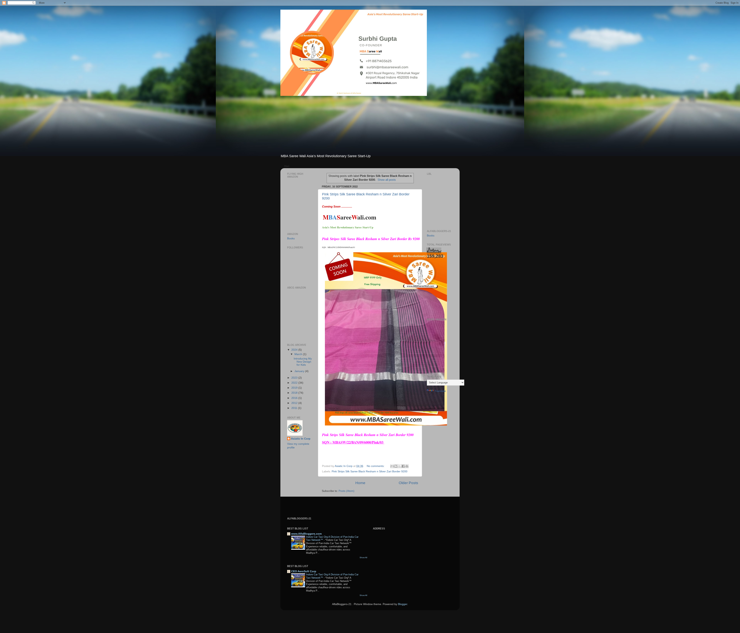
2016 (294, 398)
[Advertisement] (370, 125)
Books (291, 238)
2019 (294, 387)
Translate (440, 391)
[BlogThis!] (396, 466)
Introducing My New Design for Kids (303, 361)
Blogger (402, 604)
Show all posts (387, 179)
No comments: (376, 466)
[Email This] (392, 466)
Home (360, 483)
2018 (294, 392)
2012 (294, 403)
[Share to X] (399, 466)
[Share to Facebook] (403, 466)
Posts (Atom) (346, 491)
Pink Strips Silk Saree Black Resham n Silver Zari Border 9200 (369, 471)
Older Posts (408, 483)
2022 (294, 382)
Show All (363, 557)
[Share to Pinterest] (407, 466)
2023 (294, 377)
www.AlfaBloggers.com (306, 533)
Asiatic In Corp (300, 438)
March (298, 354)
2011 (294, 408)
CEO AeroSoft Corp (303, 571)
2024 (294, 349)
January (299, 371)
